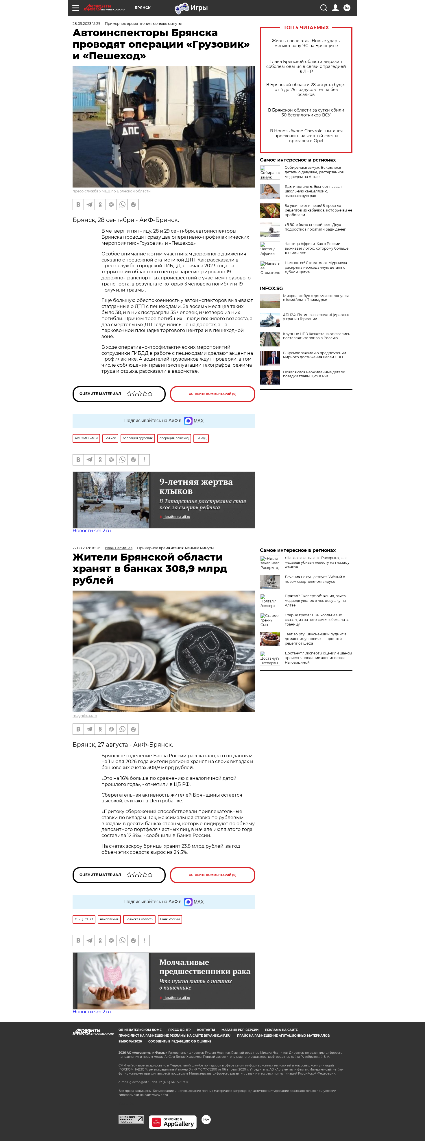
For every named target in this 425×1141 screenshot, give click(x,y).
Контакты (206, 1030)
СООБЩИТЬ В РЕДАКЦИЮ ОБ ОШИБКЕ (179, 1041)
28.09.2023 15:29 (86, 23)
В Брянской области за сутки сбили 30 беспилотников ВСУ (306, 113)
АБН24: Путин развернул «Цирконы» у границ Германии (316, 317)
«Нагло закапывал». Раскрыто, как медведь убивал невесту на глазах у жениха (317, 562)
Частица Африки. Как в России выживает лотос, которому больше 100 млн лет (316, 248)
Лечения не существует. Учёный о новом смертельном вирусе (315, 579)
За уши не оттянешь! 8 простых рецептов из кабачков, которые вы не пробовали (318, 210)
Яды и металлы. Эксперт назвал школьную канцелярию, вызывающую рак (313, 191)
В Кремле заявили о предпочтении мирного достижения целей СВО (314, 355)
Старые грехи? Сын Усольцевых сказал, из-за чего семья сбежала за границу (317, 619)
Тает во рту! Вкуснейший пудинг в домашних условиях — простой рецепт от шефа (315, 638)
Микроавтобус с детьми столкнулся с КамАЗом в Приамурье (316, 298)
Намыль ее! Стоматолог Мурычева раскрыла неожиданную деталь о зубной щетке (316, 267)
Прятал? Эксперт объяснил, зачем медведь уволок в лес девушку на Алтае (315, 600)
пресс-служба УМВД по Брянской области (112, 191)
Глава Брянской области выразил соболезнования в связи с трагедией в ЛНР (306, 66)
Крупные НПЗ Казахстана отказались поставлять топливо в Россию (316, 336)
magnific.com (85, 715)
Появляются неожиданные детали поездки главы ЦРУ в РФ (314, 374)
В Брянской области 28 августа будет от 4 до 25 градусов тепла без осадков (306, 89)
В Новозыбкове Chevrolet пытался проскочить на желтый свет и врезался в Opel (306, 136)
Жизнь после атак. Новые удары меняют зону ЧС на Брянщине (306, 43)
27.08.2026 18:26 (86, 548)
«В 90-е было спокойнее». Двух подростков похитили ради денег (315, 226)
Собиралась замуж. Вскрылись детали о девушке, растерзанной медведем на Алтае (314, 172)
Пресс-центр (179, 1030)
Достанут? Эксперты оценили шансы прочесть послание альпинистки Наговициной (318, 658)
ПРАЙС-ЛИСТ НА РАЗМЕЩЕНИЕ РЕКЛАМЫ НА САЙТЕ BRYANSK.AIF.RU (174, 1036)
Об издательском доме (140, 1030)
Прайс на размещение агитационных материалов (283, 1036)
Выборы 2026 (130, 1041)
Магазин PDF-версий (239, 1030)
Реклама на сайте (281, 1030)
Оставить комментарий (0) (212, 394)
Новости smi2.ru (92, 530)
